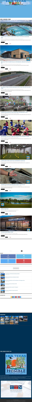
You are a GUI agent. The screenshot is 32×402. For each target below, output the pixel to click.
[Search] (21, 251)
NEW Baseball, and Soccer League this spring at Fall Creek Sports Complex (15, 136)
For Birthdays (13, 161)
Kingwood (15, 376)
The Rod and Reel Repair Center (7, 232)
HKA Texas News (7, 113)
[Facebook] (13, 297)
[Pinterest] (16, 297)
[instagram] (20, 297)
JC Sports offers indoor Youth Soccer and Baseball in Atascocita (13, 160)
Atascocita (6, 161)
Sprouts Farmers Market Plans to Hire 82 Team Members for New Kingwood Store (15, 280)
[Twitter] (14, 297)
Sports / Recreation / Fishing (8, 89)
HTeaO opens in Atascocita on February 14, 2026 (11, 283)
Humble (7, 233)
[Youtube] (19, 297)
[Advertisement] (16, 12)
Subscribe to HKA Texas (16, 268)
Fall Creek (7, 137)
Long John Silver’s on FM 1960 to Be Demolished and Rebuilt (12, 273)
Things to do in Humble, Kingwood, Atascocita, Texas (17, 89)
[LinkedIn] (17, 297)
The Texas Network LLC (15, 378)
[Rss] (11, 297)
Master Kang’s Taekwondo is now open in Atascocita (11, 290)
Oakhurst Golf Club (4, 208)
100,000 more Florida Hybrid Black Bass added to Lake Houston (13, 184)
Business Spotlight (10, 161)
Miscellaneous (9, 233)
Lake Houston (10, 113)
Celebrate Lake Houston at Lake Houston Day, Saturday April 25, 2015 (14, 112)
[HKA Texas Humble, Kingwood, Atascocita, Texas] (16, 3)
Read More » (3, 42)
